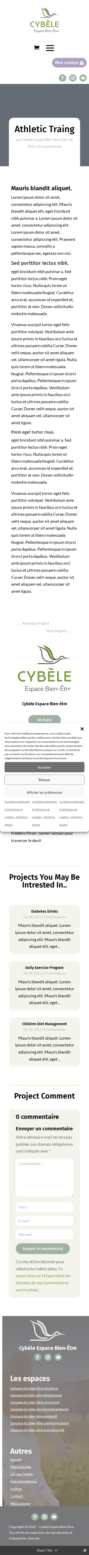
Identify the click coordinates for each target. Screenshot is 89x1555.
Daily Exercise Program (44, 967)
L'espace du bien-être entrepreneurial (39, 1409)
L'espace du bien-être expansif (33, 1416)
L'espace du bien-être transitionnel (37, 1430)
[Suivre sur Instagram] (72, 78)
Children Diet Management (44, 1024)
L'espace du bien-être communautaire (39, 1423)
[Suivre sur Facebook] (62, 78)
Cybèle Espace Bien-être (41, 139)
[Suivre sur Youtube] (83, 78)
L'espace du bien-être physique (34, 1388)
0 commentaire (50, 146)
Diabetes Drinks (44, 911)
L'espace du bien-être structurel (34, 1402)
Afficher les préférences (45, 792)
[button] (82, 729)
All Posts (44, 720)
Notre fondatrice (23, 1481)
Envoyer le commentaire (43, 1249)
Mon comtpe (67, 62)
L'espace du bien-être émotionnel (36, 1395)
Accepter (44, 767)
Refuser (44, 780)
